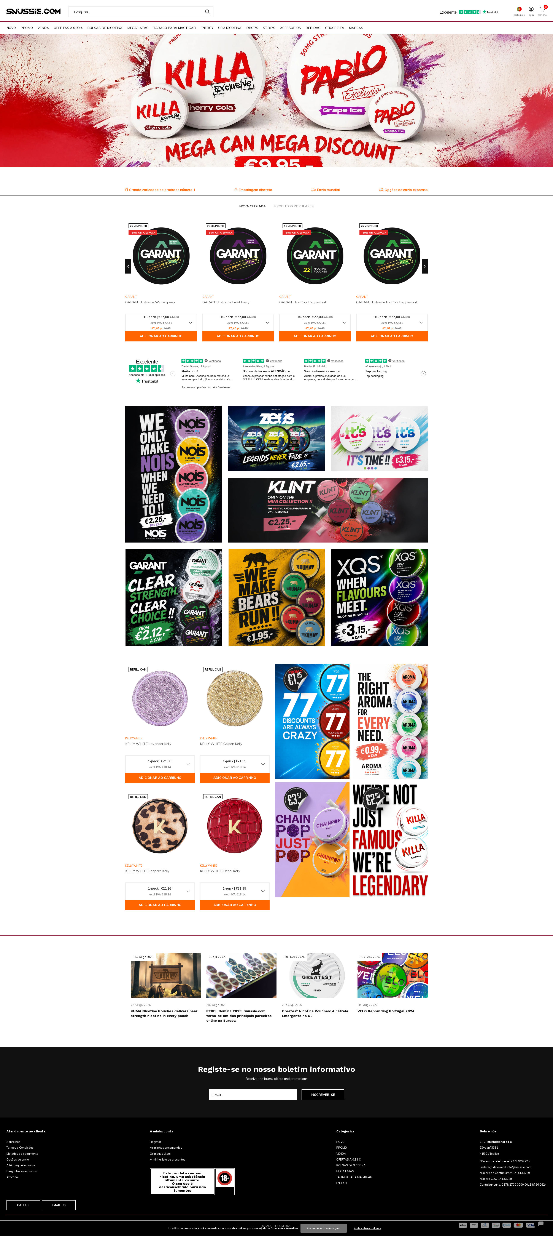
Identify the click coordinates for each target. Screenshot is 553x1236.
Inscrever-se (323, 1095)
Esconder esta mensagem (323, 1228)
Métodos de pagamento (22, 1153)
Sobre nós (13, 1141)
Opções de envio (17, 1159)
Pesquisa (207, 11)
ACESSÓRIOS (290, 28)
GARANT (208, 296)
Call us (23, 1205)
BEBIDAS (313, 28)
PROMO (27, 28)
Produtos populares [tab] (294, 206)
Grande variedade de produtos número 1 (162, 189)
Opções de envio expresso (406, 189)
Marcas (356, 28)
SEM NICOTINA (230, 28)
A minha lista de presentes (167, 1159)
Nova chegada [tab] (252, 206)
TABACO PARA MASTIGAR (174, 28)
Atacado (12, 1177)
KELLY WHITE (133, 738)
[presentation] (128, 266)
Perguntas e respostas (21, 1171)
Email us (59, 1205)
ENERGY (206, 28)
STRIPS (269, 28)
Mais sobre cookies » (367, 1228)
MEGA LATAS (137, 28)
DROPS (252, 28)
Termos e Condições (19, 1147)
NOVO (11, 28)
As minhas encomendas (166, 1147)
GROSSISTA (334, 28)
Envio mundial (328, 189)
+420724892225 (518, 1161)
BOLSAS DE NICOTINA (104, 28)
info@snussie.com (519, 1167)
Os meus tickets (160, 1153)
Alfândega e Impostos (21, 1165)
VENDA (43, 28)
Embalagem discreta (255, 189)
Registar (155, 1141)
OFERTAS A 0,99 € (68, 28)
